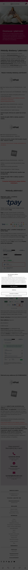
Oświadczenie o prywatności (17, 295)
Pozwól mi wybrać (14, 293)
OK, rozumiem (14, 286)
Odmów (14, 290)
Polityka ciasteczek (9, 295)
